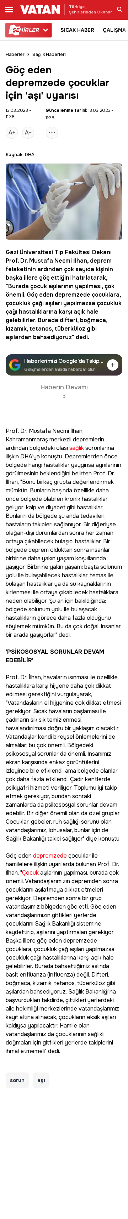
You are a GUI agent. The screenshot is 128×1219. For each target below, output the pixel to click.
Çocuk (30, 873)
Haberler (15, 54)
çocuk (38, 286)
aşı (41, 1080)
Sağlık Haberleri (49, 54)
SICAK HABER (77, 30)
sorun (17, 1080)
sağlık (76, 448)
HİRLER (25, 30)
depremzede (72, 294)
